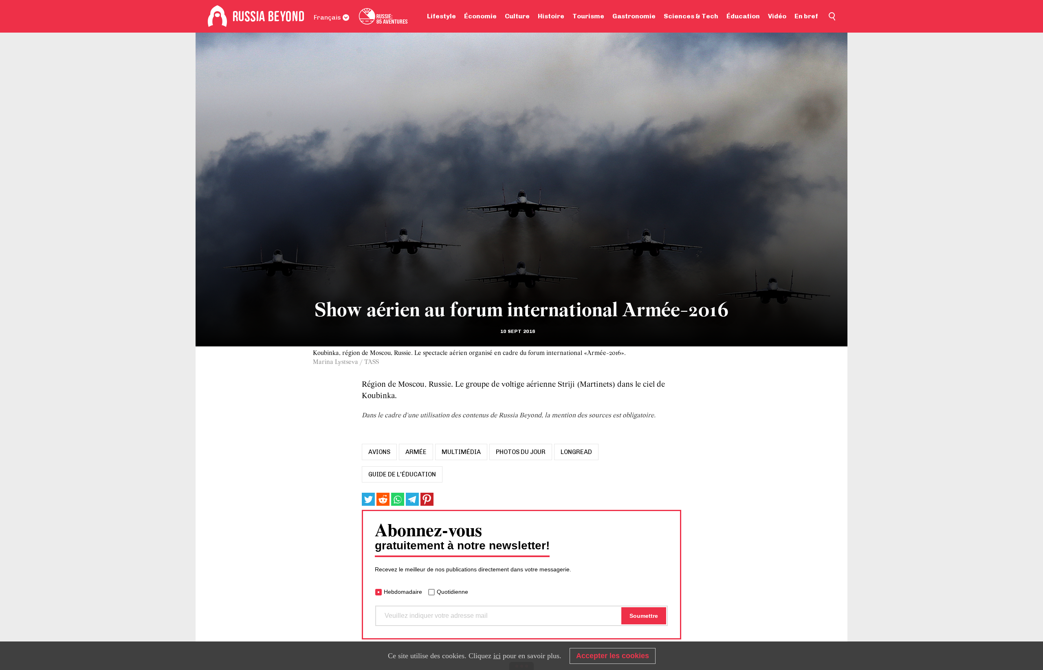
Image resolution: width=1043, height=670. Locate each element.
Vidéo (777, 16)
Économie (480, 16)
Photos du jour (521, 452)
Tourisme (588, 16)
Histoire (551, 16)
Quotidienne (452, 591)
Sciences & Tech (691, 16)
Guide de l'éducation (402, 474)
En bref (806, 16)
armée (416, 452)
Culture (517, 16)
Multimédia (461, 452)
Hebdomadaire (403, 591)
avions (379, 452)
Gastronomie (634, 16)
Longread (576, 452)
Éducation (743, 16)
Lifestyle (441, 16)
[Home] (217, 16)
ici (497, 656)
